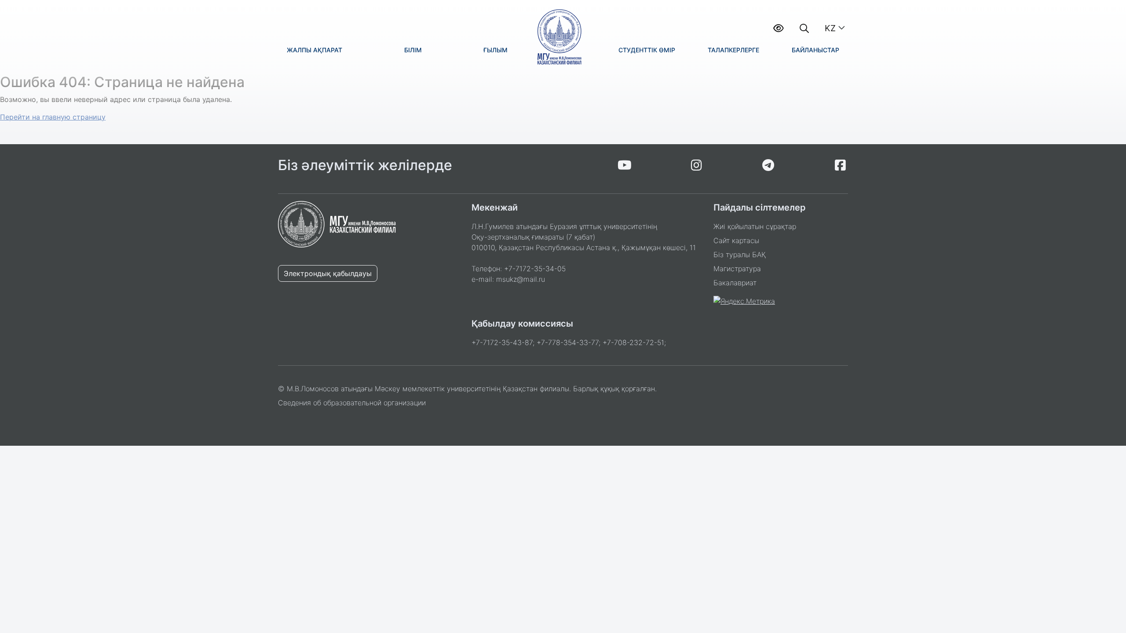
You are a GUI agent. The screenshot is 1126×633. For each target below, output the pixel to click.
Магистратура (737, 268)
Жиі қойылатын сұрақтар (754, 226)
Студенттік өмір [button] (646, 50)
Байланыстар (815, 50)
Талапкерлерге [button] (733, 50)
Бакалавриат (735, 282)
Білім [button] (413, 50)
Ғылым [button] (495, 50)
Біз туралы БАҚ (739, 254)
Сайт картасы (736, 240)
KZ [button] (830, 28)
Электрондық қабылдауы (328, 273)
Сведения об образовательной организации (352, 402)
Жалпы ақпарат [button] (314, 50)
